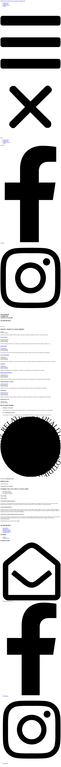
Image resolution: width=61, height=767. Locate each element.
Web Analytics (3, 390)
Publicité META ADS (4, 399)
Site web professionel (4, 354)
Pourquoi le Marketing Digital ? (6, 507)
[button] (30, 73)
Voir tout (2, 331)
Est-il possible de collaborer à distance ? (8, 501)
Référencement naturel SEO (6, 372)
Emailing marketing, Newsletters (7, 381)
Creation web (5, 4)
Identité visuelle (6, 3)
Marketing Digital (6, 5)
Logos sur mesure (4, 337)
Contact (4, 6)
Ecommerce (2, 363)
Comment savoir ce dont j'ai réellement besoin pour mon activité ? (12, 514)
